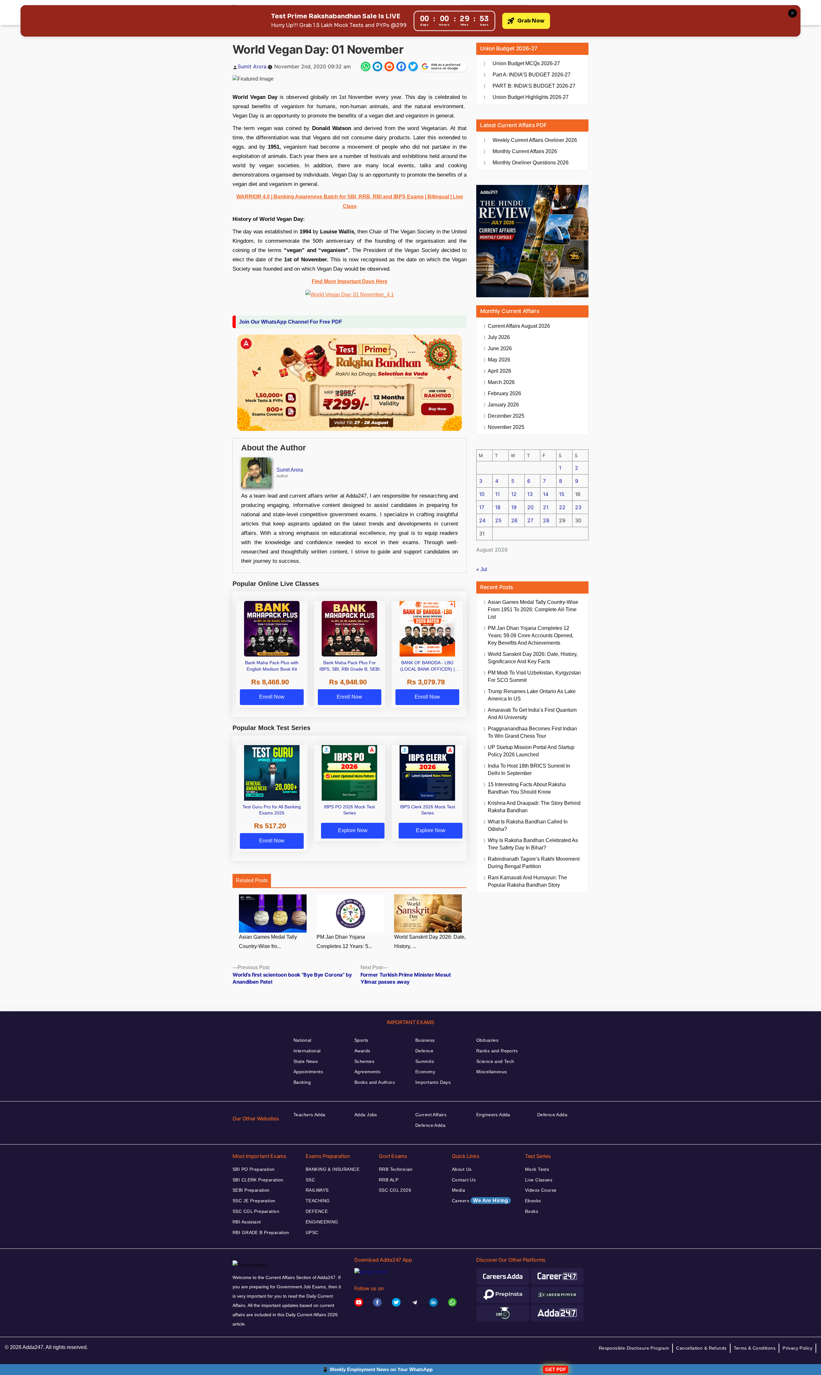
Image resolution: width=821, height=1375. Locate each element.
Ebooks (533, 1200)
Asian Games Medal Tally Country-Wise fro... (268, 941)
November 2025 (506, 427)
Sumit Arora (252, 66)
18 (498, 507)
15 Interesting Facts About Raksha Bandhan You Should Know (527, 788)
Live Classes (538, 1179)
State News (305, 1061)
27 (530, 520)
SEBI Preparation (251, 1190)
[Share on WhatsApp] (365, 66)
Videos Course (540, 1190)
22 (562, 507)
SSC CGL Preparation (256, 1211)
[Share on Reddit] (389, 66)
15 (561, 494)
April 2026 (499, 371)
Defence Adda (430, 1125)
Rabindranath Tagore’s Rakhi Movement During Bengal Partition (534, 862)
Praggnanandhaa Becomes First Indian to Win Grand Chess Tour (532, 732)
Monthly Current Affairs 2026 (525, 151)
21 (545, 507)
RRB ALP (388, 1179)
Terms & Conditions (755, 1348)
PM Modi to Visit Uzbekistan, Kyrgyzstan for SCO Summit (534, 676)
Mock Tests (537, 1169)
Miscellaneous (491, 1071)
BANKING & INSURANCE (333, 1169)
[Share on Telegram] (377, 66)
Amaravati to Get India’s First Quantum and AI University (532, 713)
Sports (361, 1040)
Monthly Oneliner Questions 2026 (531, 162)
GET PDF (555, 1369)
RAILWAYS (317, 1190)
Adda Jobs (365, 1114)
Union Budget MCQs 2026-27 (526, 63)
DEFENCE (317, 1211)
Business (425, 1040)
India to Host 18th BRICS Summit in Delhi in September (529, 769)
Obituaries (487, 1040)
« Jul (481, 569)
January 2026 (503, 404)
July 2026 (499, 337)
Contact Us (464, 1179)
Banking (302, 1082)
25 (498, 520)
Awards (362, 1050)
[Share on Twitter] (413, 66)
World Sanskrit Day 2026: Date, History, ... (430, 941)
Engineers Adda (493, 1114)
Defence (424, 1050)
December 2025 (506, 416)
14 (545, 494)
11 (497, 494)
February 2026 (504, 393)
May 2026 (499, 359)
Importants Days (433, 1082)
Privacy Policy (797, 1348)
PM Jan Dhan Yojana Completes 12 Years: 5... (344, 941)
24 (482, 520)
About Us (461, 1169)
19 (514, 507)
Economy (425, 1071)
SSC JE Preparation (254, 1200)
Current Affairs (430, 1114)
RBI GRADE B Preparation (261, 1232)
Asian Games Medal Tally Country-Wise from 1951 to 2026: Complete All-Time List (533, 609)
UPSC (312, 1232)
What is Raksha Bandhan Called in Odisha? (528, 825)
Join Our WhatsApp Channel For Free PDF (290, 322)
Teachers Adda (309, 1114)
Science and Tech (495, 1061)
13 (530, 494)
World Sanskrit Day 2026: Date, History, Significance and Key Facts (533, 657)
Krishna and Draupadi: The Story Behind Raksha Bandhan (534, 806)
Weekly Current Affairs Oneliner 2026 (535, 140)
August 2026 (519, 326)
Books (531, 1211)
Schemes (364, 1061)
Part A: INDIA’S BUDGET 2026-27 (532, 74)
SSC (310, 1179)
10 (482, 494)
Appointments (308, 1071)
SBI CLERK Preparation (258, 1179)
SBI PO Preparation (254, 1169)
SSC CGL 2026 (395, 1190)
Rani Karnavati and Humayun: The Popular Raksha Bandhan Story (527, 881)
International (306, 1050)
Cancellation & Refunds (701, 1348)
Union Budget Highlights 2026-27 (531, 97)
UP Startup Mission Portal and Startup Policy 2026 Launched (531, 750)
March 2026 (501, 382)
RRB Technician (396, 1169)
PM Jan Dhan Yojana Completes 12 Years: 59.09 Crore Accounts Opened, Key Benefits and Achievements (530, 635)
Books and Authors (374, 1082)
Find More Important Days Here (349, 281)
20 (530, 507)
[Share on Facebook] (401, 66)
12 (514, 494)
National (302, 1040)
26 (514, 520)
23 (578, 507)
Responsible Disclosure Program (634, 1348)
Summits (424, 1061)
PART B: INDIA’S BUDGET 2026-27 (534, 86)
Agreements (367, 1071)
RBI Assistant (247, 1221)
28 (546, 520)
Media (458, 1190)
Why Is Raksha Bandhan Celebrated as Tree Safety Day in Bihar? (533, 844)
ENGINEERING (322, 1221)
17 (481, 507)
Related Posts (252, 880)
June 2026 (500, 348)
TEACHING (318, 1200)
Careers (480, 1200)
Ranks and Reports (497, 1050)
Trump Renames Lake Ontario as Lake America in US (532, 695)
